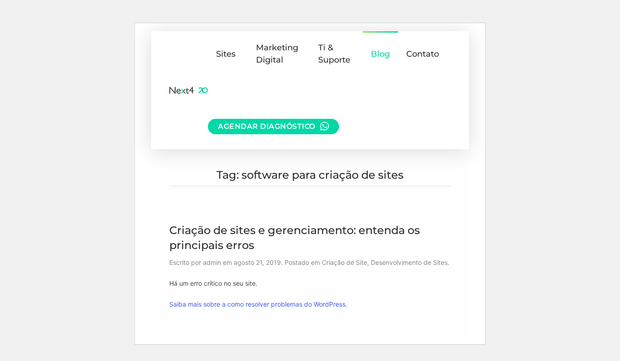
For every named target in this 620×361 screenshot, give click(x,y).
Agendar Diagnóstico (266, 126)
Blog (380, 54)
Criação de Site (344, 262)
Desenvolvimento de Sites (409, 262)
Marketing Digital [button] (277, 54)
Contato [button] (422, 54)
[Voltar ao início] (188, 90)
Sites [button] (226, 54)
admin (212, 262)
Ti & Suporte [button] (334, 54)
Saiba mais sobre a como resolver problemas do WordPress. (258, 304)
